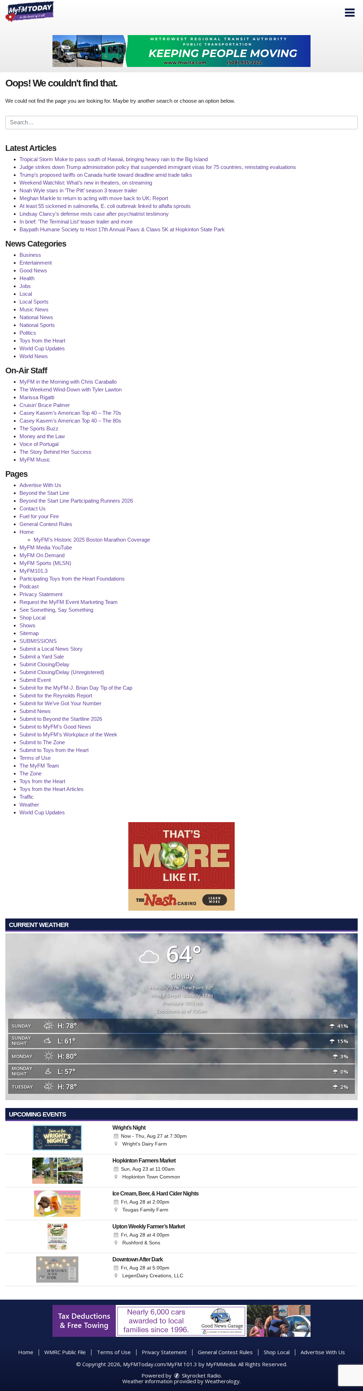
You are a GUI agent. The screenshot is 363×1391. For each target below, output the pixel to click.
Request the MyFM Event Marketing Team (68, 602)
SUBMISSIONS (38, 641)
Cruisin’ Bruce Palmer (44, 405)
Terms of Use (35, 758)
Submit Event (35, 680)
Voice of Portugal (38, 444)
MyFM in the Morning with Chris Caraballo (68, 382)
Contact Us (32, 508)
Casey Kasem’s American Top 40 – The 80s (70, 421)
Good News (33, 270)
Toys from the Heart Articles (51, 789)
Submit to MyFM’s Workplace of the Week (68, 734)
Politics (27, 333)
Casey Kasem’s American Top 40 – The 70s (70, 413)
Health (26, 278)
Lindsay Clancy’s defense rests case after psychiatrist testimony (94, 214)
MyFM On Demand (42, 555)
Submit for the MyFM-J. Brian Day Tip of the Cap (75, 688)
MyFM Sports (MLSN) (45, 563)
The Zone (30, 773)
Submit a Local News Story (51, 649)
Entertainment (35, 263)
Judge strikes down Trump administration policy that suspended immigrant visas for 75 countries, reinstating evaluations (157, 167)
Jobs (25, 286)
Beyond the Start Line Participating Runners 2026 (76, 501)
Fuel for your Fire (39, 516)
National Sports (37, 325)
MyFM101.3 (33, 571)
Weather (29, 805)
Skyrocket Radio (200, 1375)
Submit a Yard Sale (41, 657)
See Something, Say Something (56, 610)
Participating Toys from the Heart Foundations (72, 579)
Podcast (29, 586)
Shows (27, 625)
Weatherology (222, 1381)
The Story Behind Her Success (55, 452)
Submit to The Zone (42, 742)
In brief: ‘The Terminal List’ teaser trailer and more (76, 222)
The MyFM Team (39, 766)
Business (30, 255)
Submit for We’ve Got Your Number (60, 703)
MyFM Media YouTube (45, 547)
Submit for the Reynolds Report (55, 695)
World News (33, 356)
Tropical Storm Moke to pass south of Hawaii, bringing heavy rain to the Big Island (113, 159)
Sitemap (29, 633)
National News (36, 317)
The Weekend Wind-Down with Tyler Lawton (70, 389)
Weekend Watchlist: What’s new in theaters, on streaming (85, 183)
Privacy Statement (40, 594)
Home (26, 532)
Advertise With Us (40, 485)
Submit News (35, 711)
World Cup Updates (42, 348)
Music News (34, 309)
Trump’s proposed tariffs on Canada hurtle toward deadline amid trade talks (105, 175)
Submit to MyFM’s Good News (55, 727)
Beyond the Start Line (44, 493)
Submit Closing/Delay (44, 664)
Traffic (26, 797)
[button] (350, 12)
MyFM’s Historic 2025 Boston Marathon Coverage (92, 540)
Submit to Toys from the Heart (54, 750)
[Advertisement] (181, 51)
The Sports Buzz (38, 428)
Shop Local (32, 618)
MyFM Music (34, 460)
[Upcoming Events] (57, 1138)
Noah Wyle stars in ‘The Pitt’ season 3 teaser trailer (78, 190)
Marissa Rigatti (36, 397)
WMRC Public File (65, 1352)
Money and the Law (42, 436)
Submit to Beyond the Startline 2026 (60, 719)
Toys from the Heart (42, 341)
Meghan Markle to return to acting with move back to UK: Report (93, 198)
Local (25, 294)
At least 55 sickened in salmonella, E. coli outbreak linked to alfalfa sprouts (105, 206)
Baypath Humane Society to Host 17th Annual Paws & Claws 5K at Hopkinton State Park (122, 229)
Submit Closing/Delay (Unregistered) (61, 672)
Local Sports (34, 302)
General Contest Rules (45, 524)
